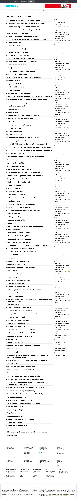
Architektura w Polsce (37, 10)
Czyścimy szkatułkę (14, 84)
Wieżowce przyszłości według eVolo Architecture (26, 387)
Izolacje (25, 449)
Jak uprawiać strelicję (15, 163)
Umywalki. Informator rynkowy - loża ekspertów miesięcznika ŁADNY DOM (25, 383)
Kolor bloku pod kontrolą (16, 195)
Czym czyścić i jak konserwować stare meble (24, 77)
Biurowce (21, 475)
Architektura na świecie (25, 10)
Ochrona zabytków (49, 475)
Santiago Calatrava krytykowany (19, 336)
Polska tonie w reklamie (16, 317)
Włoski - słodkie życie (15, 406)
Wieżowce (35, 475)
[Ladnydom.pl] (9, 1)
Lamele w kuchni (43, 464)
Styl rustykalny (60, 451)
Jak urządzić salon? (28, 458)
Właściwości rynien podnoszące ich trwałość (24, 403)
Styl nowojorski (10, 461)
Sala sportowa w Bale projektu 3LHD (21, 333)
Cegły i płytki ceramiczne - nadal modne (22, 61)
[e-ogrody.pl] (24, 1)
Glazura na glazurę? (14, 134)
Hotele (34, 476)
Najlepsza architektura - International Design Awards (27, 245)
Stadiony (21, 474)
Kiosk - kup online (52, 6)
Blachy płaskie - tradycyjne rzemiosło (21, 49)
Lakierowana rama (14, 214)
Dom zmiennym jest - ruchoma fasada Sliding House (27, 99)
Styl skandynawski (60, 449)
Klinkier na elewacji (14, 185)
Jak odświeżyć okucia (15, 160)
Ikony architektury (53, 10)
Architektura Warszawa (10, 471)
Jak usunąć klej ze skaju (16, 166)
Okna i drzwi (12, 271)
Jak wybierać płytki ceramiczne (19, 169)
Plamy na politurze (14, 293)
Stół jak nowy (12, 363)
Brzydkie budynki (9, 477)
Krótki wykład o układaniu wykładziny (21, 204)
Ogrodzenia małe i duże (16, 264)
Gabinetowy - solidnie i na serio (19, 125)
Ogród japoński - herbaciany (18, 261)
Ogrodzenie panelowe (28, 448)
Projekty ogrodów (10, 448)
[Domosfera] (16, 1)
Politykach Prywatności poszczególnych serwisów (58, 495)
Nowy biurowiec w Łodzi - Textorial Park (22, 252)
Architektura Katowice (10, 476)
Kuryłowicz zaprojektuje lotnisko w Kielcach (24, 210)
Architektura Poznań (10, 475)
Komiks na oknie (13, 201)
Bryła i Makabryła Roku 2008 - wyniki (21, 58)
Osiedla (21, 472)
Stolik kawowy (60, 462)
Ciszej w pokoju (13, 68)
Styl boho (59, 446)
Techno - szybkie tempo (16, 373)
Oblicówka (11, 258)
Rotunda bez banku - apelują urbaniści (22, 330)
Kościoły (34, 474)
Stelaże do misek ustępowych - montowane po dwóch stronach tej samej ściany (27, 356)
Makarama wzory (43, 447)
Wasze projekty (49, 472)
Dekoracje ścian (43, 446)
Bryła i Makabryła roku (50, 474)
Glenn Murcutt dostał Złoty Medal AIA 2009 (23, 138)
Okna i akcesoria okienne (29, 452)
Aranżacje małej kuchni (44, 461)
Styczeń (57, 28)
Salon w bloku (26, 460)
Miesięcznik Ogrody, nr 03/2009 (19, 239)
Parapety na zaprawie (15, 283)
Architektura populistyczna (17, 33)
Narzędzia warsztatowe (28, 447)
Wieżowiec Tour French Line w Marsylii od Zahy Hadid (27, 394)
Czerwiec (58, 24)
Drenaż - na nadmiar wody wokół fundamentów (25, 103)
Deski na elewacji (13, 90)
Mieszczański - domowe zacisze (19, 242)
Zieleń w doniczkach (15, 429)
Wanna (41, 451)
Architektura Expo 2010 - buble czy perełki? (23, 27)
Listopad (64, 32)
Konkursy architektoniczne (51, 477)
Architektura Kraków (10, 472)
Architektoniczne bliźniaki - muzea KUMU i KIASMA (26, 23)
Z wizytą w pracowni (50, 476)
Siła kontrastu (12, 339)
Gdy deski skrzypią (14, 128)
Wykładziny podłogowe (16, 410)
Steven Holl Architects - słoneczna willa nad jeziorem (27, 360)
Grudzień (58, 32)
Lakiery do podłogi (14, 217)
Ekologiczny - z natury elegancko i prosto (23, 115)
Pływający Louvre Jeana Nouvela (19, 311)
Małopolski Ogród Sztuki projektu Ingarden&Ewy (25, 226)
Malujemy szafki (13, 229)
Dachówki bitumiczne (15, 87)
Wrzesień (66, 34)
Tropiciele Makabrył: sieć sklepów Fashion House (25, 379)
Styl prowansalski (60, 453)
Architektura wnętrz (62, 10)
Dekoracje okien (43, 448)
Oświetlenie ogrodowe (11, 446)
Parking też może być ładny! (18, 286)
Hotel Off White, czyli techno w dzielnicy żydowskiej (27, 144)
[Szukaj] (65, 1)
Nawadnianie (9, 447)
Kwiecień (58, 26)
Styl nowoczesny (10, 464)
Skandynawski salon (28, 461)
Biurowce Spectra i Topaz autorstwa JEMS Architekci (27, 39)
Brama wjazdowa (27, 453)
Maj (63, 24)
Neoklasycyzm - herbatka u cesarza (20, 248)
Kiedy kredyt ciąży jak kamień (18, 182)
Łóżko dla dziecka (60, 458)
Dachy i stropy (26, 451)
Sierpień (57, 22)
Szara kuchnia (43, 460)
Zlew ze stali (12, 435)
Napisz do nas (62, 475)
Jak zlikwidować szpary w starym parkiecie (23, 172)
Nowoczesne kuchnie (44, 462)
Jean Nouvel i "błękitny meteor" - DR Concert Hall (25, 176)
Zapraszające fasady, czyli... (17, 425)
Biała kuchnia (42, 458)
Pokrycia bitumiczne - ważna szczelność (22, 314)
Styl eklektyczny (10, 458)
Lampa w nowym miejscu (16, 220)
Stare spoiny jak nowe (15, 352)
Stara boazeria (12, 349)
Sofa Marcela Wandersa (16, 342)
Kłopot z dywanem (14, 188)
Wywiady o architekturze (37, 479)
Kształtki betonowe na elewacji (19, 207)
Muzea (34, 472)
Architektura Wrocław (10, 474)
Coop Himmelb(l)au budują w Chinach (21, 71)
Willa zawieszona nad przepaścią (19, 400)
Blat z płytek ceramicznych (17, 52)
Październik (58, 34)
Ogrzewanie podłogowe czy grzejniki (21, 267)
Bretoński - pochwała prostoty (18, 55)
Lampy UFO (11, 223)
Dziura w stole (12, 112)
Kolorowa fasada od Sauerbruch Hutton (22, 198)
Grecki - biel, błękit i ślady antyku (19, 141)
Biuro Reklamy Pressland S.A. (64, 473)
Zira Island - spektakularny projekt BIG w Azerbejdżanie (28, 432)
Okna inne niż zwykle (15, 274)
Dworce (21, 476)
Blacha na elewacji (14, 42)
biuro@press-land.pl (63, 471)
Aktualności (15, 10)
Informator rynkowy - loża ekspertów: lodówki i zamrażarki (29, 150)
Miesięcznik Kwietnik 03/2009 (18, 236)
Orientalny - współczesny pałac (19, 280)
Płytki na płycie (13, 304)
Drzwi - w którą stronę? (16, 106)
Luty (68, 26)
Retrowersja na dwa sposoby (18, 320)
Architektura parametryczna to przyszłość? (23, 30)
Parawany (59, 464)
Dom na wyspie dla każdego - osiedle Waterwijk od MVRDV (29, 96)
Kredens (58, 460)
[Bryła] (31, 1)
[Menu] (69, 1)
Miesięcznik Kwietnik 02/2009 (18, 233)
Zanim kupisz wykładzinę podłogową (21, 419)
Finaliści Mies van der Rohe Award (20, 119)
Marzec (64, 26)
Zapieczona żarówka (15, 422)
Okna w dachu (12, 277)
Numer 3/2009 (12, 255)
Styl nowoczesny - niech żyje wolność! (21, 366)
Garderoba (42, 449)
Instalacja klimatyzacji (15, 153)
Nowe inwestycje (36, 477)
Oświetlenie (42, 452)
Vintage (8, 460)
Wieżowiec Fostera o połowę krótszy (21, 391)
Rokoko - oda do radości (16, 326)
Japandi (8, 462)
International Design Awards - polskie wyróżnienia (26, 157)
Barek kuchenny (60, 461)
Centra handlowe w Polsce (17, 65)
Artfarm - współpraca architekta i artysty (22, 36)
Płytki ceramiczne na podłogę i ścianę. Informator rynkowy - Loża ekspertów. (29, 300)
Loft (57, 452)
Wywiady (45, 10)
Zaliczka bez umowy (15, 416)
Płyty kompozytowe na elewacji (19, 307)
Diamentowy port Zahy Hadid (18, 93)
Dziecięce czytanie (14, 109)
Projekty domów (27, 446)
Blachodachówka (14, 46)
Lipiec (63, 22)
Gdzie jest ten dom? (14, 131)
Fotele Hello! (12, 122)
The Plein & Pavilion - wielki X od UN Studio (23, 376)
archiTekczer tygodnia (50, 471)
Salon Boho (26, 462)
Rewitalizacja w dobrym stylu (18, 323)
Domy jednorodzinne (24, 471)
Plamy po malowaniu (15, 296)
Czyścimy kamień (13, 80)
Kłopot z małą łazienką (15, 191)
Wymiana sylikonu (14, 413)
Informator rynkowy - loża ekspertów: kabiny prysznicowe (29, 147)
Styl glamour (59, 448)
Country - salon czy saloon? (17, 74)
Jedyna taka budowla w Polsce (19, 179)
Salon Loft (26, 464)
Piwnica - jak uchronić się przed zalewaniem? (24, 290)
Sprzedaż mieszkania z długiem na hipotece (24, 345)
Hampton (58, 447)
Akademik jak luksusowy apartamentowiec (23, 20)
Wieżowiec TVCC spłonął (16, 397)
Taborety (58, 465)
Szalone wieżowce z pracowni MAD (20, 370)
